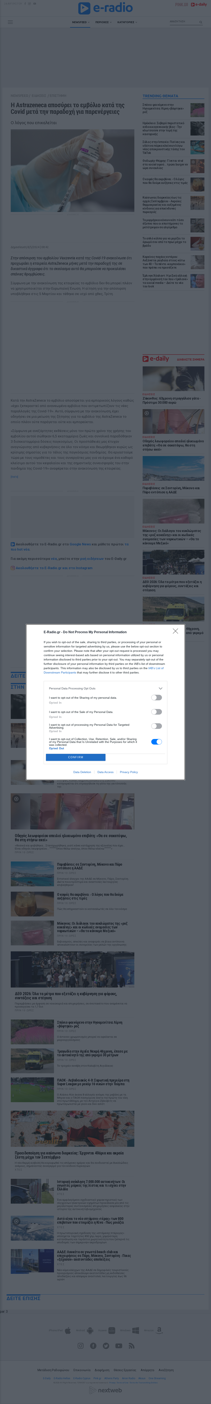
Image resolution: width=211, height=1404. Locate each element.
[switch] (156, 697)
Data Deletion (82, 772)
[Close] (177, 632)
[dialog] (105, 702)
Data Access (105, 772)
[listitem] (105, 688)
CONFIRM (75, 757)
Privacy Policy (129, 772)
